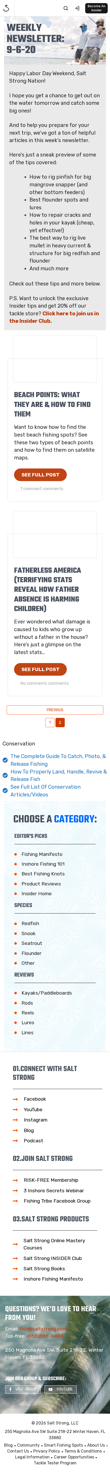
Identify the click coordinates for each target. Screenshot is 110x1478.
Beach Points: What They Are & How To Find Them (52, 404)
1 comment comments (41, 488)
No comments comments (44, 683)
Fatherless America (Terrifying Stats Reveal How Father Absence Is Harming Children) (47, 590)
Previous (55, 710)
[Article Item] (55, 359)
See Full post (40, 475)
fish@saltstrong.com (43, 1329)
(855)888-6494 (45, 1336)
